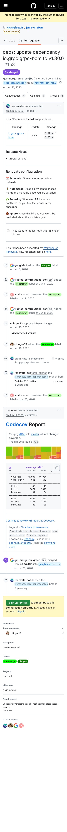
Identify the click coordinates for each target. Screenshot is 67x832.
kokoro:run (21, 283)
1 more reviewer (11, 628)
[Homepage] (33, 6)
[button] (32, 111)
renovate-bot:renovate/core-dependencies (45, 83)
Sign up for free (18, 602)
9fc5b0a (59, 359)
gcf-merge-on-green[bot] (19, 78)
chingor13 (16, 323)
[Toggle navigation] (5, 5)
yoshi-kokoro (22, 294)
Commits (39, 95)
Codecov (17, 424)
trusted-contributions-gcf (30, 279)
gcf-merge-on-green (27, 560)
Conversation (16, 95)
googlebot (20, 265)
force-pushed (39, 372)
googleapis (15, 27)
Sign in (21, 611)
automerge (47, 344)
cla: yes (46, 265)
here (48, 251)
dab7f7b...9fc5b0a (20, 542)
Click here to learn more (34, 527)
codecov (12, 410)
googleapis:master (15, 83)
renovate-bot (20, 106)
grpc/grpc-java (17, 158)
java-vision (34, 27)
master (35, 434)
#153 (22, 434)
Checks (58, 95)
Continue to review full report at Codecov (30, 520)
